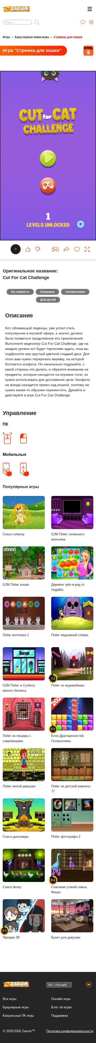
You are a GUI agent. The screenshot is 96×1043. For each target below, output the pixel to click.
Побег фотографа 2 (65, 836)
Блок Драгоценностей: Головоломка (67, 735)
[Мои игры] (83, 22)
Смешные (47, 292)
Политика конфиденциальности (69, 1031)
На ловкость (20, 292)
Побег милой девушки (19, 786)
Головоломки (75, 292)
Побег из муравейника (67, 682)
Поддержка (59, 1015)
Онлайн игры (60, 999)
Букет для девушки (65, 937)
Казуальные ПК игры (18, 1015)
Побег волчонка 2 (16, 635)
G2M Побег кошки (16, 584)
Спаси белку (12, 887)
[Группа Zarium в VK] (89, 985)
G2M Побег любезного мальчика (67, 536)
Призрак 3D (11, 934)
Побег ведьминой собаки (69, 635)
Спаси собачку (14, 534)
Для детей (48, 299)
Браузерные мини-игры (32, 37)
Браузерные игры (16, 1007)
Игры (6, 37)
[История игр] (91, 22)
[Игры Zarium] (16, 8)
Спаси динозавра (15, 836)
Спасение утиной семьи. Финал (69, 886)
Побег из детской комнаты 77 (70, 788)
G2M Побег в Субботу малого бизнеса (19, 688)
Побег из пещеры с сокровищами (17, 738)
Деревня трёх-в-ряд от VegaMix (68, 587)
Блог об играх (61, 1007)
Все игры (9, 999)
